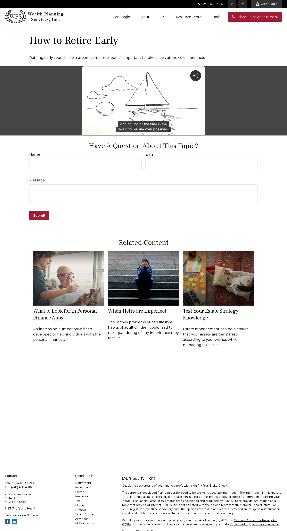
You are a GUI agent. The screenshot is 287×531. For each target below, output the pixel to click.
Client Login (269, 4)
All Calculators (84, 523)
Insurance (81, 496)
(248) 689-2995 (212, 4)
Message (37, 180)
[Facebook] (242, 4)
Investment (83, 487)
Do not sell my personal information (254, 524)
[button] (121, 17)
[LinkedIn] (232, 4)
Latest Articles (85, 514)
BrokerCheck (218, 485)
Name (34, 154)
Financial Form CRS (141, 478)
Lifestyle (81, 510)
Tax (77, 501)
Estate (79, 492)
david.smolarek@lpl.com (21, 515)
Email (150, 154)
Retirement (83, 483)
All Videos (81, 519)
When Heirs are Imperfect (137, 311)
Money (80, 505)
